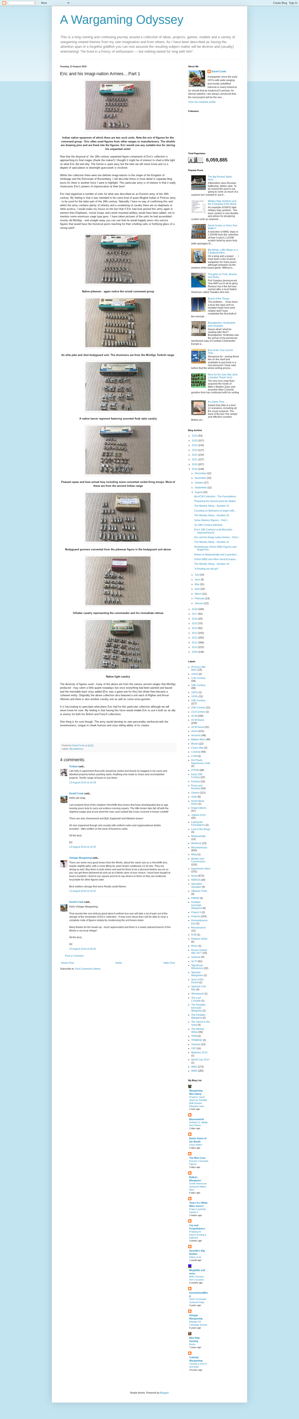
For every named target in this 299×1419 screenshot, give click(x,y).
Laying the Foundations (198, 823)
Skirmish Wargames (197, 974)
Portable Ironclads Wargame (196, 905)
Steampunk (197, 993)
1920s (194, 692)
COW (194, 756)
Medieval (196, 843)
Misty (194, 854)
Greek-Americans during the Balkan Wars (198, 1186)
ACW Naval (197, 720)
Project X (196, 912)
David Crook (76, 793)
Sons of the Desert (197, 981)
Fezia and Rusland (196, 787)
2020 (195, 464)
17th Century (198, 678)
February (200, 598)
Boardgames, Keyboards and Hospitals (221, 324)
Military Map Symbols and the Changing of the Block (222, 202)
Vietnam (195, 1044)
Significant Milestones (197, 967)
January (199, 603)
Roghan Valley (199, 938)
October (199, 482)
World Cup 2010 (200, 1059)
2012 (195, 637)
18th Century (198, 685)
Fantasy (195, 781)
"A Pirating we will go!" (206, 568)
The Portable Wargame (198, 1016)
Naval (194, 875)
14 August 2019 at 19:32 (82, 891)
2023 (195, 450)
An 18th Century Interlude (208, 525)
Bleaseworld (196, 1119)
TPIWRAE (196, 1040)
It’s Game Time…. (217, 401)
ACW (194, 715)
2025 (195, 440)
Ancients (196, 735)
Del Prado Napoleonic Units (200, 761)
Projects (195, 916)
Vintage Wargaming (80, 857)
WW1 (194, 1066)
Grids (194, 796)
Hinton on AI (195, 1257)
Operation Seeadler (196, 885)
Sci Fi (194, 961)
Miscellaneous (76, 749)
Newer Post (67, 963)
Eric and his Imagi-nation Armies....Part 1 (216, 537)
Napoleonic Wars (200, 868)
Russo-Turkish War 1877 (199, 951)
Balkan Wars (198, 739)
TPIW (194, 1036)
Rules (194, 945)
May (197, 584)
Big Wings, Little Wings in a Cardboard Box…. (223, 251)
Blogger (164, 1392)
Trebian (73, 766)
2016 (195, 618)
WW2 (194, 1070)
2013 (195, 633)
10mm (194, 674)
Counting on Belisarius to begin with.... (215, 510)
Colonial (196, 751)
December (201, 473)
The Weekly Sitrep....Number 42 (211, 515)
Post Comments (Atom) (87, 968)
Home (118, 963)
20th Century (198, 707)
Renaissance (198, 927)
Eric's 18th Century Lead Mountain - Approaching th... (214, 531)
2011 (195, 642)
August (199, 492)
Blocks (195, 743)
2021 (195, 459)
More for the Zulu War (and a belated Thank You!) (222, 376)
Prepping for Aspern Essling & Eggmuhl (197, 1234)
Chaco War (197, 747)
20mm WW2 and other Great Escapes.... (216, 559)
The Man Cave (197, 1158)
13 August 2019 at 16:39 (82, 782)
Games (195, 792)
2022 (195, 454)
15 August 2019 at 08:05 (82, 948)
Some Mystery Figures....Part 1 (211, 520)
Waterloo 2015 (199, 1052)
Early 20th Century (196, 776)
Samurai (196, 957)
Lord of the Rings (200, 829)
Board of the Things (218, 298)
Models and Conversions (198, 860)
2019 (195, 469)
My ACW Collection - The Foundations (215, 496)
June (198, 579)
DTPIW (195, 770)
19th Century (198, 700)
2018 (195, 609)
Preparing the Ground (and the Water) (215, 501)
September (201, 487)
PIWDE (195, 898)
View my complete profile (202, 102)
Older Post (169, 963)
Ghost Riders (195, 1145)
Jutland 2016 (198, 815)
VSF (193, 1048)
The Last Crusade (196, 999)
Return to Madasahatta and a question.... (216, 554)
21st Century (198, 711)
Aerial (194, 731)
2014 (195, 628)
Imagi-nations (198, 808)
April (197, 589)
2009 (195, 651)
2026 (195, 435)
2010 (195, 647)
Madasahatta (198, 836)
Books (192, 1344)
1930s (194, 696)
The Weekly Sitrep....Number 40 (211, 564)
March (198, 593)
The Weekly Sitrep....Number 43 (211, 505)
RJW (193, 934)
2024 (195, 445)
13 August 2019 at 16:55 (82, 847)
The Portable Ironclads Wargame (198, 1007)
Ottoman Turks (199, 891)
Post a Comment (74, 955)
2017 (195, 613)
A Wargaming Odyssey (121, 19)
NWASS (195, 879)
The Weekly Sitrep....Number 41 (211, 542)
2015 (195, 623)
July (197, 574)
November (201, 478)
